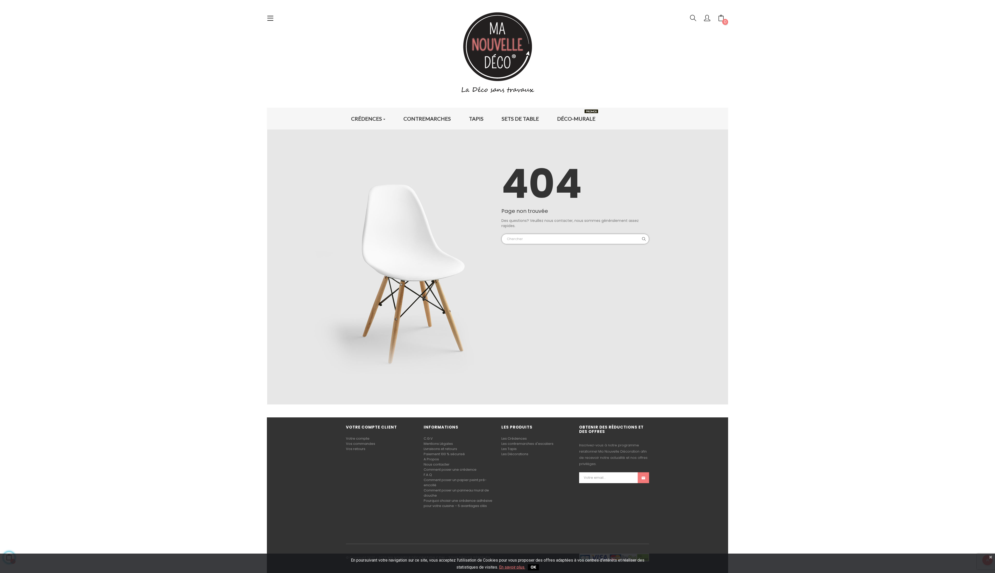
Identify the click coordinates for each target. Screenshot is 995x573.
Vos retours (355, 448)
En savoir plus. (512, 567)
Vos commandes (360, 443)
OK (533, 567)
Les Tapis (509, 448)
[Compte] (707, 19)
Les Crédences (514, 438)
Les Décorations (514, 454)
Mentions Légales (438, 443)
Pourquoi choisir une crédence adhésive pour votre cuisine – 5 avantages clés (458, 503)
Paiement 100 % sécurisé (444, 454)
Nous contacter (437, 464)
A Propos (431, 459)
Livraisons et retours (440, 448)
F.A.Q (428, 474)
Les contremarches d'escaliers (527, 443)
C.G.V (428, 438)
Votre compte (357, 438)
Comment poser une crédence (450, 469)
